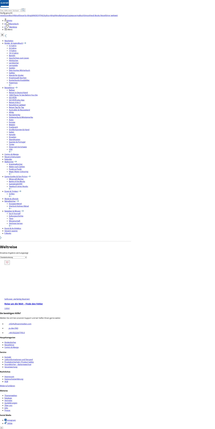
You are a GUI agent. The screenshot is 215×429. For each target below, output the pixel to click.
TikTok (9, 423)
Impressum (9, 376)
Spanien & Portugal (17, 142)
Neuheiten (8, 40)
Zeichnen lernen (16, 223)
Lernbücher (14, 63)
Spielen (12, 68)
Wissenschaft (14, 221)
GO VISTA (13, 97)
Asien (11, 119)
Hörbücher (13, 60)
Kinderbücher (10, 342)
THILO (42, 15)
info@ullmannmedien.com (20, 324)
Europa (12, 122)
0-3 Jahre (12, 45)
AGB (6, 381)
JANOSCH (36, 15)
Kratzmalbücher (16, 164)
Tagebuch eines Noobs (18, 186)
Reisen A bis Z (14, 102)
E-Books (7, 233)
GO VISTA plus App (16, 100)
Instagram (11, 420)
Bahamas (63, 15)
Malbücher (9, 161)
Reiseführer (9, 87)
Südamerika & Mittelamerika (21, 117)
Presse (7, 410)
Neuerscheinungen (12, 157)
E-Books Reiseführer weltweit (105, 15)
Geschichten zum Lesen (19, 58)
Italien (11, 132)
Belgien (12, 124)
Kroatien (12, 137)
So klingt (28, 15)
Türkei (11, 144)
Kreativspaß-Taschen (17, 78)
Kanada (12, 134)
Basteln (12, 55)
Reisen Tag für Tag (16, 107)
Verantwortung (10, 367)
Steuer (22, 15)
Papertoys (13, 82)
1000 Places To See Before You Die (23, 95)
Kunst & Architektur (12, 228)
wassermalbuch (77, 15)
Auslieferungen (10, 403)
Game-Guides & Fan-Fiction (15, 176)
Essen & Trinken (11, 191)
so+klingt (51, 15)
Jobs (6, 408)
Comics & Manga (11, 154)
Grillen (12, 194)
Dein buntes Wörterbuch (19, 70)
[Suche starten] (23, 10)
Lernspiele (13, 65)
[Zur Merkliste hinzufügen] (7, 262)
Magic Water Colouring (18, 171)
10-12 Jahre (13, 53)
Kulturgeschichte (16, 216)
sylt (46, 15)
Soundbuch (9, 15)
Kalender (8, 159)
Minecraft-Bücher (16, 179)
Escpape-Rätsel (15, 203)
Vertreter (8, 400)
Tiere (11, 218)
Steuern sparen (11, 231)
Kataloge (8, 398)
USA (10, 149)
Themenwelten (10, 395)
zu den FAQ (13, 328)
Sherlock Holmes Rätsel (19, 206)
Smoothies (88, 15)
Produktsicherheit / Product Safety (19, 362)
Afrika (11, 112)
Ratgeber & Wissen (12, 211)
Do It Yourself (14, 213)
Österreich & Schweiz (18, 147)
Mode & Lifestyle (11, 198)
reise (2, 15)
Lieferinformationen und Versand (18, 359)
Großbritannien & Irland (19, 129)
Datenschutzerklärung (13, 379)
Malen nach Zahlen (17, 166)
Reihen (12, 90)
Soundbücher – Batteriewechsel (17, 364)
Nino (57, 15)
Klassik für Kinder (16, 75)
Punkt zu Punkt (15, 169)
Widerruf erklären (7, 386)
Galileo (12, 73)
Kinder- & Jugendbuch (13, 43)
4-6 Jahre (12, 48)
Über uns (8, 405)
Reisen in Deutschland (18, 92)
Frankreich (13, 127)
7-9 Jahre (12, 50)
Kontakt (7, 357)
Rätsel (16, 15)
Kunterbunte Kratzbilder (19, 80)
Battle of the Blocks (17, 181)
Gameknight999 (15, 184)
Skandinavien (14, 139)
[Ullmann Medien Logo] (4, 7)
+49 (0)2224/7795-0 (16, 332)
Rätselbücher (10, 201)
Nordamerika (14, 115)
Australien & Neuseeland (19, 110)
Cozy (69, 15)
